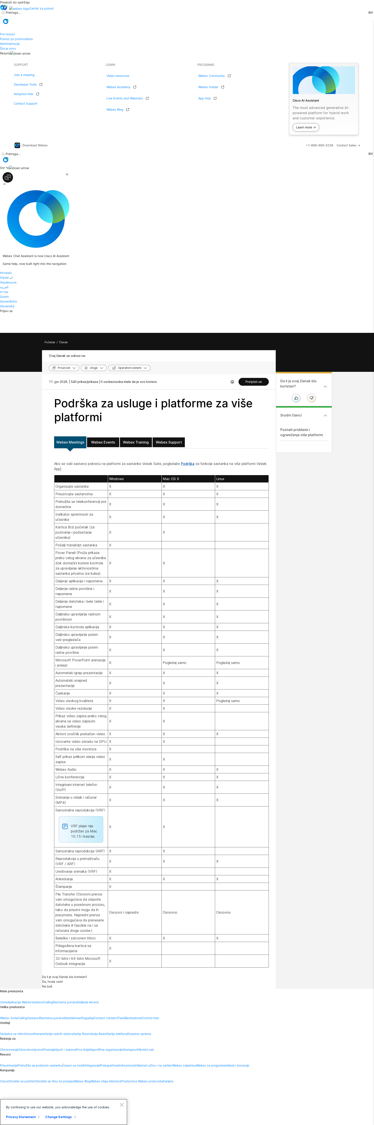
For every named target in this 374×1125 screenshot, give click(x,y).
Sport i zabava (65, 1049)
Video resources (117, 76)
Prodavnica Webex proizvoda (142, 1081)
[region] (63, 1112)
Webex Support (169, 442)
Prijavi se (6, 311)
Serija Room (81, 1034)
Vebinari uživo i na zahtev (154, 1065)
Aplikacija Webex (19, 1002)
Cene (3, 1002)
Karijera (168, 1081)
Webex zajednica (184, 1065)
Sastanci (37, 1002)
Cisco (4, 1081)
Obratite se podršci (21, 1081)
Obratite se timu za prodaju (54, 1081)
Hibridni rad (145, 1049)
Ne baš (47, 986)
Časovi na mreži (73, 1065)
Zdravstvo (25, 1049)
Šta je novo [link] (8, 48)
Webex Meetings (70, 442)
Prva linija (82, 1049)
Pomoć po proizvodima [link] (16, 39)
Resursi (5, 53)
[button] (5, 21)
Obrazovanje (9, 1049)
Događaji (87, 1018)
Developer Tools (25, 84)
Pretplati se (253, 382)
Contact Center (105, 1018)
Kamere (39, 1034)
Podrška (187, 463)
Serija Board (98, 1034)
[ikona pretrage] (3, 12)
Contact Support (25, 103)
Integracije (92, 1065)
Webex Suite (9, 1018)
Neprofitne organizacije (106, 1049)
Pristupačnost (109, 1065)
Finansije (49, 1049)
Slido (66, 1018)
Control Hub (150, 1018)
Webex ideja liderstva (106, 1081)
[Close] (121, 1104)
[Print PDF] (232, 382)
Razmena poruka (65, 1002)
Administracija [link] (10, 43)
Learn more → (306, 127)
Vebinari (75, 1018)
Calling (48, 1002)
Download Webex (35, 145)
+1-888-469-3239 (319, 145)
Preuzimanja (8, 1065)
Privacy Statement (21, 1117)
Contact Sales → (348, 145)
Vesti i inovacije (238, 1065)
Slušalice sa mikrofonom (17, 1034)
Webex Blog (114, 109)
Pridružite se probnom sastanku (39, 1065)
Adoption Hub (23, 94)
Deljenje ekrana (88, 1002)
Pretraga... (13, 12)
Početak (50, 342)
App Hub (204, 98)
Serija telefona (117, 1034)
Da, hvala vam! (52, 981)
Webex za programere (212, 1065)
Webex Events (103, 442)
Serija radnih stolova (59, 1034)
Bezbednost (133, 1018)
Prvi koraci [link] (7, 34)
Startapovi (130, 1049)
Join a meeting (24, 75)
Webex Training (136, 442)
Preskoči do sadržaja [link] (15, 2)
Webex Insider (208, 87)
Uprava (38, 1049)
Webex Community (211, 76)
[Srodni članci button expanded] (325, 415)
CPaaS (120, 1018)
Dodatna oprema (139, 1034)
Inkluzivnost (127, 1065)
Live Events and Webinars (124, 98)
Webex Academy (118, 87)
